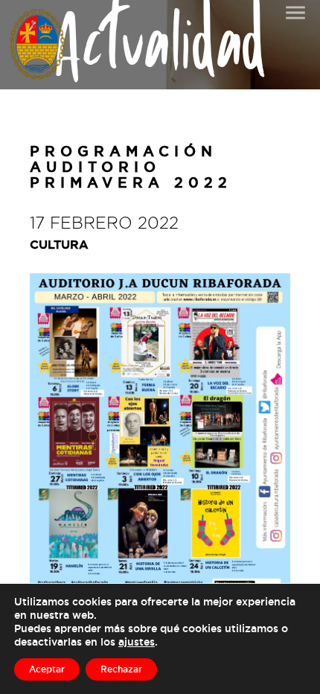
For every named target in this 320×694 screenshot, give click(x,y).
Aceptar (47, 669)
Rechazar (121, 669)
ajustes (136, 641)
